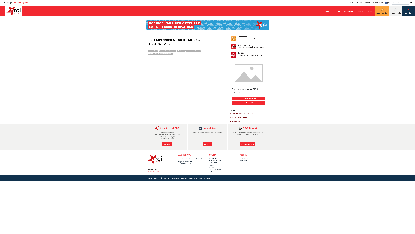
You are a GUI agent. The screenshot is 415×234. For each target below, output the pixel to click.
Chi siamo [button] (359, 3)
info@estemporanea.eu (239, 117)
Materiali (375, 3)
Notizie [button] (327, 11)
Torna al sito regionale (20, 3)
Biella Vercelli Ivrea (215, 160)
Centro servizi (244, 36)
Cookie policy (193, 178)
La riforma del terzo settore (247, 39)
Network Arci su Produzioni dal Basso (251, 47)
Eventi (338, 11)
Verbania (212, 172)
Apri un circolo (245, 160)
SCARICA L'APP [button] (249, 103)
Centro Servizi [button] (381, 13)
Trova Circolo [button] (395, 13)
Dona (381, 3)
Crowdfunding (244, 45)
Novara (211, 165)
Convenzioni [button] (348, 11)
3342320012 (236, 121)
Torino (211, 167)
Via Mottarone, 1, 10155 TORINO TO (243, 114)
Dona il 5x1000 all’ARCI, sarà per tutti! (251, 55)
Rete (370, 11)
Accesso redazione (153, 178)
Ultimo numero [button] (247, 144)
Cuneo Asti (213, 163)
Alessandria (213, 158)
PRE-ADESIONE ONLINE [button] (248, 99)
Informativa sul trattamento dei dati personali (174, 178)
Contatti (367, 3)
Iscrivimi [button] (207, 144)
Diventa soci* (244, 158)
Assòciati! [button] (408, 13)
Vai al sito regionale (154, 171)
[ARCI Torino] (207, 25)
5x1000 (241, 53)
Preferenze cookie (204, 178)
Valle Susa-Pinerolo (216, 170)
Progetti (361, 11)
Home (352, 3)
